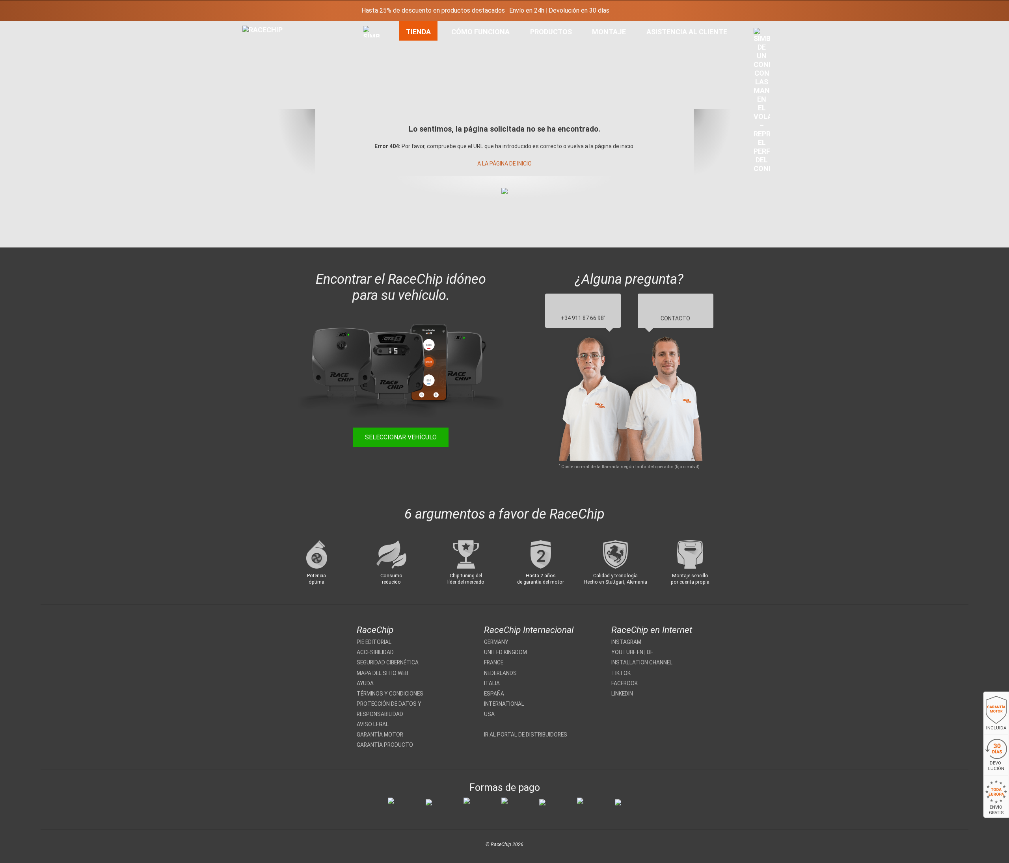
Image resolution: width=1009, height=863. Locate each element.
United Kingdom (505, 652)
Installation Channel (641, 662)
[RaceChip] (242, 25)
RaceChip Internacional (528, 630)
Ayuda (365, 683)
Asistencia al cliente (686, 32)
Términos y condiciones (390, 693)
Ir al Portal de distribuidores (525, 734)
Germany (496, 642)
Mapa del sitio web (382, 673)
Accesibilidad (375, 652)
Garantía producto (385, 745)
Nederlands (500, 673)
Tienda (418, 32)
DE (650, 652)
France (493, 662)
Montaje (609, 32)
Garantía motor (380, 734)
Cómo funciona (480, 32)
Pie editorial (374, 642)
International (504, 704)
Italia (492, 683)
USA (489, 714)
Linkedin (622, 693)
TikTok (621, 673)
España (494, 693)
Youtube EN (627, 652)
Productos (551, 32)
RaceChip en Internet (651, 630)
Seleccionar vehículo (401, 437)
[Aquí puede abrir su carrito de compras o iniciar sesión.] (762, 102)
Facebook (624, 683)
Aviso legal (373, 724)
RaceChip (375, 630)
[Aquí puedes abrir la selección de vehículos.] (371, 118)
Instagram (626, 642)
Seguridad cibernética (388, 662)
